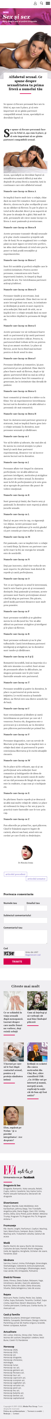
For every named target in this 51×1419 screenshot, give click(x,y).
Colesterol (21, 1265)
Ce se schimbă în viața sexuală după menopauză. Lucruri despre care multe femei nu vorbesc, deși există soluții (13, 1022)
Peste (28, 1297)
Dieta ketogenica (19, 1288)
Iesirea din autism (12, 1337)
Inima (22, 1263)
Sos (33, 1297)
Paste (15, 1297)
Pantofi (23, 1248)
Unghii (17, 1228)
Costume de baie (12, 1248)
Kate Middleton (26, 1206)
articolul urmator (36, 878)
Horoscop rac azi (11, 1367)
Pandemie (23, 1340)
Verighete (24, 1251)
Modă (7, 1242)
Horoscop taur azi (12, 1375)
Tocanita (29, 1300)
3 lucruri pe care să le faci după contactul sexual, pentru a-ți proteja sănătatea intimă (13, 1071)
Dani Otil (33, 1211)
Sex (28, 1191)
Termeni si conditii (34, 1411)
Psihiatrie (33, 1271)
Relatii (39, 1188)
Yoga (40, 1280)
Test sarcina (9, 1268)
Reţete (7, 1294)
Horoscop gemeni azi (13, 1370)
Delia (12, 1213)
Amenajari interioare (30, 1317)
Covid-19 (13, 1340)
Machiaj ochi (10, 1233)
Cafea (6, 1300)
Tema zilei (37, 1335)
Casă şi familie (12, 1314)
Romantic (17, 1188)
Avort (43, 1268)
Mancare (8, 1297)
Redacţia (7, 1413)
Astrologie (8, 1362)
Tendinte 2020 (10, 1253)
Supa (12, 1300)
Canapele (15, 1320)
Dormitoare (26, 1320)
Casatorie (21, 1191)
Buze (31, 1231)
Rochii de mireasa (34, 1246)
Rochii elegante (35, 1248)
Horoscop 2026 (11, 1349)
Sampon (24, 1231)
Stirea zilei (27, 1335)
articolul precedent (16, 874)
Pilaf (39, 1303)
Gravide (41, 1322)
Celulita (38, 1231)
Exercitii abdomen (31, 1283)
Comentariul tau (13, 927)
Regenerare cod (33, 954)
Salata (39, 1297)
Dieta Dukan (22, 1280)
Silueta (7, 1288)
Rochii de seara (17, 1246)
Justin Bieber (33, 1213)
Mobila (7, 1320)
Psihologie (30, 1263)
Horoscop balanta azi (14, 1393)
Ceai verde (9, 1271)
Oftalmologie (33, 1268)
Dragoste (8, 1188)
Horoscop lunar (11, 1365)
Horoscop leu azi (11, 1390)
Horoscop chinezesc (13, 1360)
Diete (6, 1280)
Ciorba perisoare (11, 1305)
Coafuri (35, 1228)
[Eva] (9, 3)
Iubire (13, 1191)
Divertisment (11, 1202)
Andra (6, 1213)
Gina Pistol (21, 1213)
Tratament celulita (25, 1233)
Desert (23, 1303)
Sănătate (9, 1260)
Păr (5, 1228)
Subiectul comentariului (17, 915)
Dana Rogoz (22, 1211)
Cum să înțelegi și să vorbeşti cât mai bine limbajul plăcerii (37, 1017)
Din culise (8, 1335)
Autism (23, 1325)
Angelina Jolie (10, 1211)
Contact (16, 1413)
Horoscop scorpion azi (14, 1380)
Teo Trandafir (34, 1208)
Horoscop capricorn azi (14, 1377)
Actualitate (10, 1331)
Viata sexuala (29, 1188)
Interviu (17, 1335)
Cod (6, 948)
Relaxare (33, 1280)
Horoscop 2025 (11, 1352)
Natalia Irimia (27, 862)
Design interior (39, 1320)
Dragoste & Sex (12, 1185)
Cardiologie (21, 1268)
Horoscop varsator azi (14, 1385)
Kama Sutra (36, 1191)
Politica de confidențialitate (14, 1411)
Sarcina (7, 1263)
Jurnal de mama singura (25, 1322)
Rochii (10, 1228)
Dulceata (19, 1300)
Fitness (12, 1280)
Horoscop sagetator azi (14, 1382)
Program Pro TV (30, 1216)
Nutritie (7, 1285)
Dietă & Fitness (12, 1277)
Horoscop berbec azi (13, 1395)
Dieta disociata (33, 1285)
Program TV (16, 1216)
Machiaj (43, 1228)
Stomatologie (10, 1265)
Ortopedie (23, 1271)
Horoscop (9, 1346)
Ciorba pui (25, 1305)
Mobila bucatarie (12, 1317)
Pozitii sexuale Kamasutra (16, 1193)
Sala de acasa (33, 1288)
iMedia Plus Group (30, 1406)
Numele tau (10, 903)
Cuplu (6, 1191)
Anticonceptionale (35, 1265)
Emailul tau (33, 903)
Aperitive (14, 1303)
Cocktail (37, 1300)
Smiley (42, 1211)
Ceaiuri (14, 1263)
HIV (16, 1271)
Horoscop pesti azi (12, 1388)
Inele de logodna (11, 1251)
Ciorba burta (37, 1305)
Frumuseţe (10, 1225)
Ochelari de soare (38, 1251)
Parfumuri (26, 1228)
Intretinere (9, 1283)
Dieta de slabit (19, 1285)
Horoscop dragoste (12, 1357)
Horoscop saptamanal (14, 1398)
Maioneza (31, 1303)
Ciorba (22, 1297)
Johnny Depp (21, 1208)
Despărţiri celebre (30, 1337)
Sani (6, 1231)
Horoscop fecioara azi (14, 1372)
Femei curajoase (11, 1325)
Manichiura (13, 1231)
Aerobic (18, 1283)
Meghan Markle (11, 1206)
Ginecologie (41, 1263)
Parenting (8, 1322)
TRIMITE (17, 961)
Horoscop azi (10, 1355)
